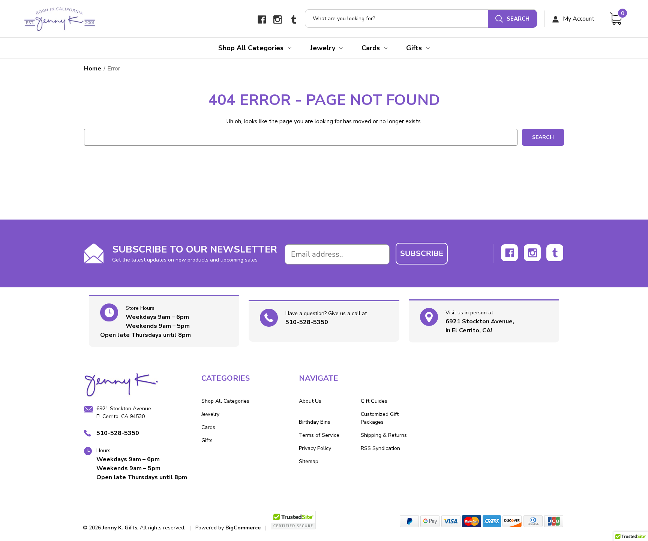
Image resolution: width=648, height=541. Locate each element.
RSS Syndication (380, 448)
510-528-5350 (306, 322)
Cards (371, 47)
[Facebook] (262, 19)
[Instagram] (277, 19)
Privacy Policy (315, 448)
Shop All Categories (251, 47)
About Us (310, 401)
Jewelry (322, 47)
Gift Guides (374, 401)
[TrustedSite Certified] (293, 520)
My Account (577, 19)
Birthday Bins (314, 422)
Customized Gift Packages (380, 418)
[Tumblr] (294, 19)
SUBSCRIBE (421, 253)
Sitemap (308, 461)
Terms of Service (319, 435)
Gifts (414, 47)
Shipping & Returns (384, 435)
